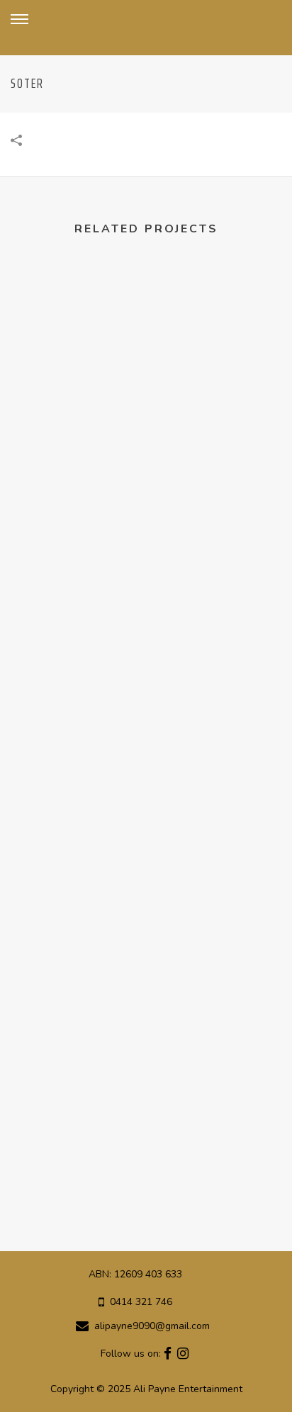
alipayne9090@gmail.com (152, 1326)
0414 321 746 (141, 1302)
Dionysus (146, 471)
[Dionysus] (146, 333)
